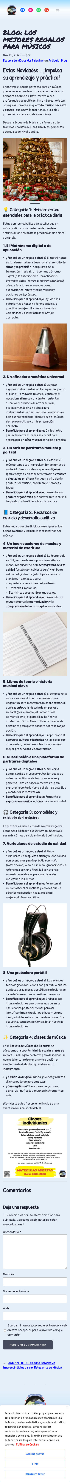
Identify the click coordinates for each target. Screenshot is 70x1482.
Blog (64, 60)
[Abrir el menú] (58, 10)
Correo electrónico (16, 1291)
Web (6, 1308)
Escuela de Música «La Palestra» (23, 60)
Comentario (12, 1232)
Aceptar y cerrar (35, 1453)
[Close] (67, 1407)
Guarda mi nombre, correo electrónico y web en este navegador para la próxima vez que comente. (37, 1330)
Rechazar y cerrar (35, 1474)
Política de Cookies (27, 1444)
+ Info (35, 1464)
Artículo (54, 60)
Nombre (8, 1274)
